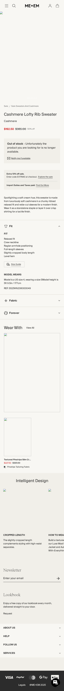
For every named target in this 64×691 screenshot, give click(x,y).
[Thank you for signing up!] (59, 578)
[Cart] (57, 5)
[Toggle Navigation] (6, 5)
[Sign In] (50, 5)
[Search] (14, 5)
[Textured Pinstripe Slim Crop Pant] (17, 437)
